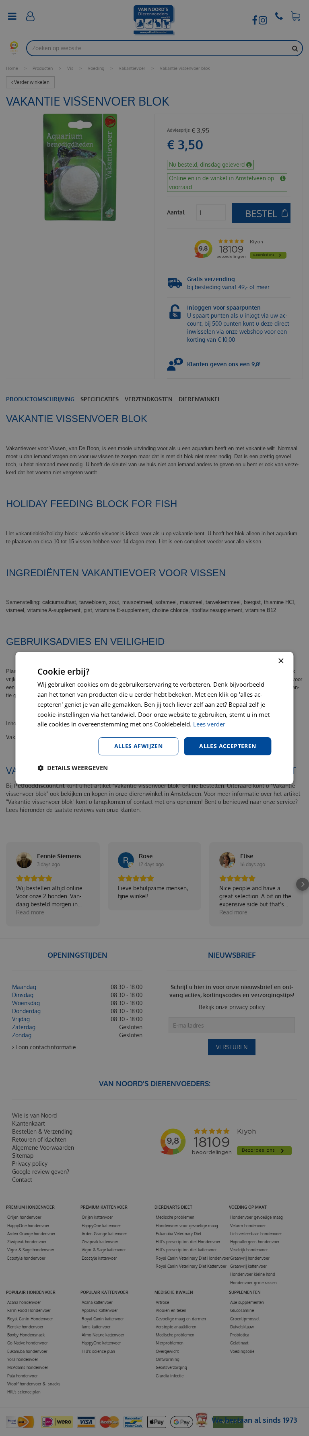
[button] (72, 767)
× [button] (281, 661)
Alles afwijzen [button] (138, 746)
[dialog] (154, 718)
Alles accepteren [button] (227, 746)
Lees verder (209, 724)
